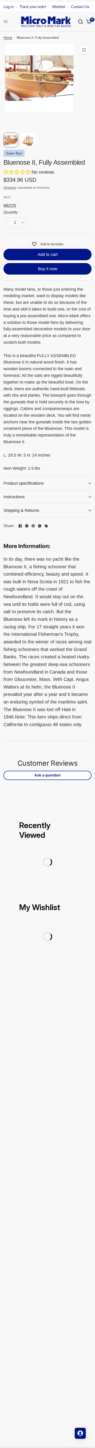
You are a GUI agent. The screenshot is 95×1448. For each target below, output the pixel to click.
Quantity (10, 212)
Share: (9, 526)
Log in (8, 7)
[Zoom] (83, 50)
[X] (27, 526)
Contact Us (80, 7)
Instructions (14, 497)
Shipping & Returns (21, 510)
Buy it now (47, 269)
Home (7, 37)
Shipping (9, 187)
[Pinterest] (33, 526)
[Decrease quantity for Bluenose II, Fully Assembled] (7, 222)
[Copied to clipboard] (46, 526)
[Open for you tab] (80, 1433)
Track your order (33, 7)
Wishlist (58, 7)
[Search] (80, 22)
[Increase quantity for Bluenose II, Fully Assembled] (22, 222)
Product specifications (23, 483)
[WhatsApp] (39, 526)
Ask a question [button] (47, 775)
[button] (17, 172)
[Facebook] (20, 526)
